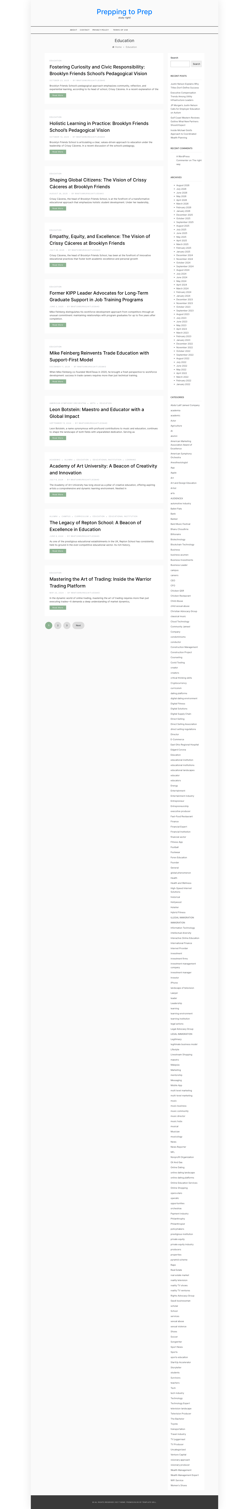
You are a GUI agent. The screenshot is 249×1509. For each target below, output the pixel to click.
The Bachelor (177, 1418)
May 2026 (181, 196)
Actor (173, 420)
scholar (174, 1306)
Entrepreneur (177, 801)
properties (176, 1254)
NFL (173, 1152)
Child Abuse (177, 601)
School (174, 1311)
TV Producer (177, 1444)
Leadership (176, 1003)
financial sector (178, 837)
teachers (175, 1382)
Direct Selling (177, 719)
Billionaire (176, 534)
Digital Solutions (179, 708)
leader (174, 998)
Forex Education (179, 857)
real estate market (180, 1275)
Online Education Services (184, 1182)
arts (93, 403)
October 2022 (183, 351)
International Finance (181, 943)
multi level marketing (181, 1090)
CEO (173, 580)
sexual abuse (177, 1321)
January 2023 (183, 340)
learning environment (182, 1013)
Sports (174, 1352)
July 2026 (181, 189)
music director (178, 1116)
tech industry (177, 1393)
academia (175, 410)
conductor (176, 642)
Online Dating (177, 1167)
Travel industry (178, 1434)
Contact (85, 30)
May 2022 (181, 369)
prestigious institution (182, 1234)
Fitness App (177, 842)
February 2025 (183, 247)
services (175, 1316)
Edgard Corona (178, 749)
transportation (178, 1429)
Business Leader (179, 565)
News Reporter (178, 1146)
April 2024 (181, 284)
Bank (173, 513)
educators (176, 780)
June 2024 (181, 277)
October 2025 (183, 218)
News (173, 1141)
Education (56, 61)
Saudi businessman (180, 1300)
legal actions (177, 1023)
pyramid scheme (179, 1259)
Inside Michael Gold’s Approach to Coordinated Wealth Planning (183, 134)
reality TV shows (179, 1285)
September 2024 (185, 266)
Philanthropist (178, 1223)
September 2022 (185, 354)
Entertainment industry (182, 796)
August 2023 (182, 314)
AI (172, 431)
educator (175, 775)
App (173, 467)
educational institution (107, 460)
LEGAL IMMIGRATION (181, 1034)
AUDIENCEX (177, 498)
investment (176, 953)
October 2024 (183, 262)
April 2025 (181, 240)
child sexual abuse (180, 606)
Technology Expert (180, 1403)
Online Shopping (179, 1188)
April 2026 (181, 200)
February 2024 (183, 292)
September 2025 (185, 222)
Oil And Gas (176, 1162)
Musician (175, 1131)
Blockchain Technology (182, 544)
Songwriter (176, 1341)
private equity (178, 1239)
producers (176, 1249)
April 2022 (181, 373)
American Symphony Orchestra (68, 403)
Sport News (177, 1347)
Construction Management (184, 647)
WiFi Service (177, 1480)
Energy (174, 785)
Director (175, 734)
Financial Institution (180, 831)
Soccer (174, 1336)
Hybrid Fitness (178, 912)
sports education (179, 1357)
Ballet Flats (176, 508)
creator (174, 667)
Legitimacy (176, 1039)
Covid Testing (178, 662)
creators (175, 672)
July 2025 (181, 229)
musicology (176, 1136)
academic (55, 460)
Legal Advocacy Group (182, 1029)
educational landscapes (183, 770)
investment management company (183, 965)
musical (174, 1126)
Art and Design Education (184, 483)
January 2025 (183, 251)
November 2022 (184, 347)
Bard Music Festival (180, 524)
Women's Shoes (179, 1485)
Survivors (175, 1377)
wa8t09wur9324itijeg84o (90, 80)
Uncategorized (178, 1449)
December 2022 (184, 343)
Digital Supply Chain (181, 713)
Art (172, 478)
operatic (175, 1198)
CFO (173, 585)
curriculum (82, 516)
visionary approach (180, 1459)
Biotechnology (178, 539)
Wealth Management (181, 1470)
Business (175, 549)
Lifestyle (175, 1049)
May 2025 (181, 237)
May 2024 (181, 281)
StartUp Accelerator (181, 1362)
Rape (173, 1265)
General (175, 867)
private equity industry (182, 1244)
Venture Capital (178, 1454)
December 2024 (184, 255)
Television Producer (181, 1413)
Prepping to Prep (124, 11)
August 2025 (182, 225)
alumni (69, 460)
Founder (175, 862)
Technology (177, 1398)
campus (66, 516)
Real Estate (176, 1270)
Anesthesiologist (179, 462)
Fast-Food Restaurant (182, 816)
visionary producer (180, 1464)
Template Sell (149, 1502)
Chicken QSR (177, 590)
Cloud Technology (180, 621)
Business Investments (182, 560)
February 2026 (183, 207)
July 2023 (181, 318)
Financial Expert (179, 826)
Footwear (175, 852)
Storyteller (176, 1367)
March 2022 (182, 377)
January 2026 (183, 211)
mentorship (176, 1075)
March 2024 (182, 288)
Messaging (176, 1080)
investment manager (181, 972)
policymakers (177, 1229)
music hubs (176, 1121)
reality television (179, 1280)
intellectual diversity (181, 932)
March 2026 (182, 203)
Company (175, 631)
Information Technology (183, 927)
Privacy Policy (101, 30)
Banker (174, 519)
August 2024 (182, 270)
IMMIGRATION (178, 922)
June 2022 (181, 365)
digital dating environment (184, 698)
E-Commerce (177, 739)
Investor (175, 977)
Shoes (174, 1331)
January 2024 (183, 295)
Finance (175, 821)
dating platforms (179, 693)
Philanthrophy (178, 1218)
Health (174, 878)
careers (174, 575)
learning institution (180, 1018)
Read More (57, 95)
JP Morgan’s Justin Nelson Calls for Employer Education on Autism (185, 109)
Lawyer (174, 993)
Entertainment (178, 790)
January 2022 (183, 384)
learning (131, 460)
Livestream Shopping (181, 1054)
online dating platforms (182, 1177)
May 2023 (181, 325)
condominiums (178, 636)
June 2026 (181, 192)
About (73, 30)
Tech (173, 1388)
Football (175, 847)
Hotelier (175, 907)
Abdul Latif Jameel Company (185, 405)
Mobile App (176, 1085)
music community (179, 1111)
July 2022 (181, 362)
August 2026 (182, 185)
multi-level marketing (181, 1095)
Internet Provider (179, 948)
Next (78, 625)
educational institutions (182, 765)
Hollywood (176, 902)
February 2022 (183, 380)
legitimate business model (184, 1044)
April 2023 (181, 329)
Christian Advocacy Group (184, 611)
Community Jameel (180, 626)
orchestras (176, 1208)
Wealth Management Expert (185, 1475)
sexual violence (178, 1326)
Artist (173, 488)
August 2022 (182, 358)
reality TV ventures (180, 1290)
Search (174, 57)
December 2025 (184, 214)
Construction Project (181, 652)
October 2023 (183, 306)
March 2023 (182, 332)
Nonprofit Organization (182, 1157)
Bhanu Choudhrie (179, 529)
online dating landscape (183, 1172)
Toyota (174, 1423)
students (175, 1372)
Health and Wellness (181, 883)
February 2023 (183, 336)
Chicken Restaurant (181, 595)
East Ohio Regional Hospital (185, 744)
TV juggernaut (178, 1439)
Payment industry (179, 1213)
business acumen (179, 554)
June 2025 (181, 233)
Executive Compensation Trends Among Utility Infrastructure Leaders (183, 96)
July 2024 (181, 273)
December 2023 (184, 299)
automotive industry (181, 503)
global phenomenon (181, 872)
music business (178, 1105)
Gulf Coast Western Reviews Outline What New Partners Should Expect (185, 121)
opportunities (177, 1203)
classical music (178, 616)
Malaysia (175, 1064)
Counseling (176, 657)
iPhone (174, 982)
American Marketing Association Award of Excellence (181, 445)
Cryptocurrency (179, 683)
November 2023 (184, 303)
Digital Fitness (178, 703)
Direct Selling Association (184, 724)
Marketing (176, 1070)
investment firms (179, 958)
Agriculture (176, 425)
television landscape (181, 1408)
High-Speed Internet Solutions (181, 890)
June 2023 (181, 321)
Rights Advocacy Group (182, 1295)
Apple (174, 472)
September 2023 (185, 310)
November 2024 (184, 259)
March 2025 (182, 244)
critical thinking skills (181, 677)
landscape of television (182, 988)
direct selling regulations (183, 729)
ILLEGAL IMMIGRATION (182, 917)
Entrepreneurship (180, 806)
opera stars (176, 1193)
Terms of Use (120, 30)
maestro (175, 1059)
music (174, 1100)
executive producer (180, 811)
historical (175, 897)
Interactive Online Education (185, 938)
